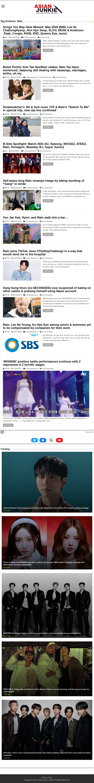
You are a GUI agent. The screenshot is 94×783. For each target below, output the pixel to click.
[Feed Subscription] (93, 22)
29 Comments (47, 221)
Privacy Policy (47, 777)
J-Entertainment (31, 77)
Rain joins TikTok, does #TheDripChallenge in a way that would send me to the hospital (42, 252)
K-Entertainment (29, 37)
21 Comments (47, 188)
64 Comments (47, 295)
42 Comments (47, 332)
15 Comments (60, 77)
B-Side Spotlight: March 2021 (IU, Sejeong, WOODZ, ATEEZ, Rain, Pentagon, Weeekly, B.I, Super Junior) (45, 145)
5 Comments (45, 37)
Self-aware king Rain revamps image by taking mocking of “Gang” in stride (43, 182)
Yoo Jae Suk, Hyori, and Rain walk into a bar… (35, 217)
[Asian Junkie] (47, 8)
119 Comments (47, 369)
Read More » (48, 50)
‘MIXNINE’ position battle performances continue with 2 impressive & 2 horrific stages (42, 363)
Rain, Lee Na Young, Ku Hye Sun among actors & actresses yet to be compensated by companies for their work (47, 326)
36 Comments (47, 258)
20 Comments (47, 114)
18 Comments (45, 151)
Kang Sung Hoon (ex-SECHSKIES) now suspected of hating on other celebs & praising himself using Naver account (47, 289)
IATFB (7, 77)
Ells (6, 37)
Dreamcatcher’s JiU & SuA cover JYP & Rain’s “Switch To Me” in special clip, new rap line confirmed (46, 108)
